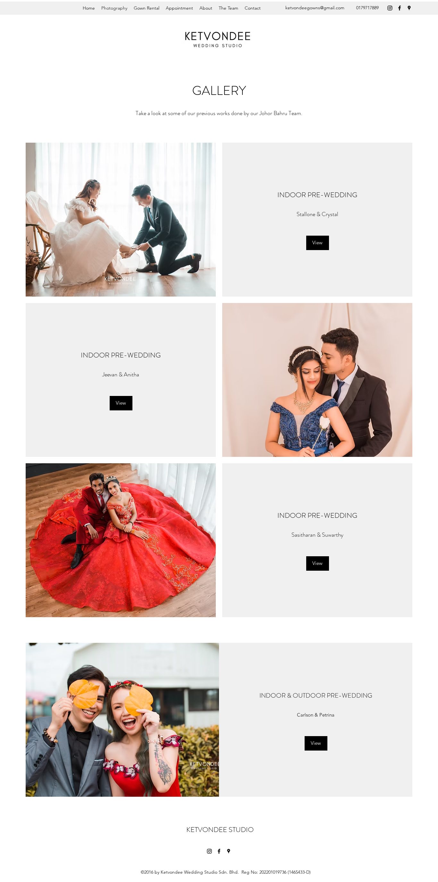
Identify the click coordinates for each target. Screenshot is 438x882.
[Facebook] (399, 8)
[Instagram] (390, 8)
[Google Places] (409, 8)
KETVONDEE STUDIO (220, 830)
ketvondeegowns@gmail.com (314, 8)
